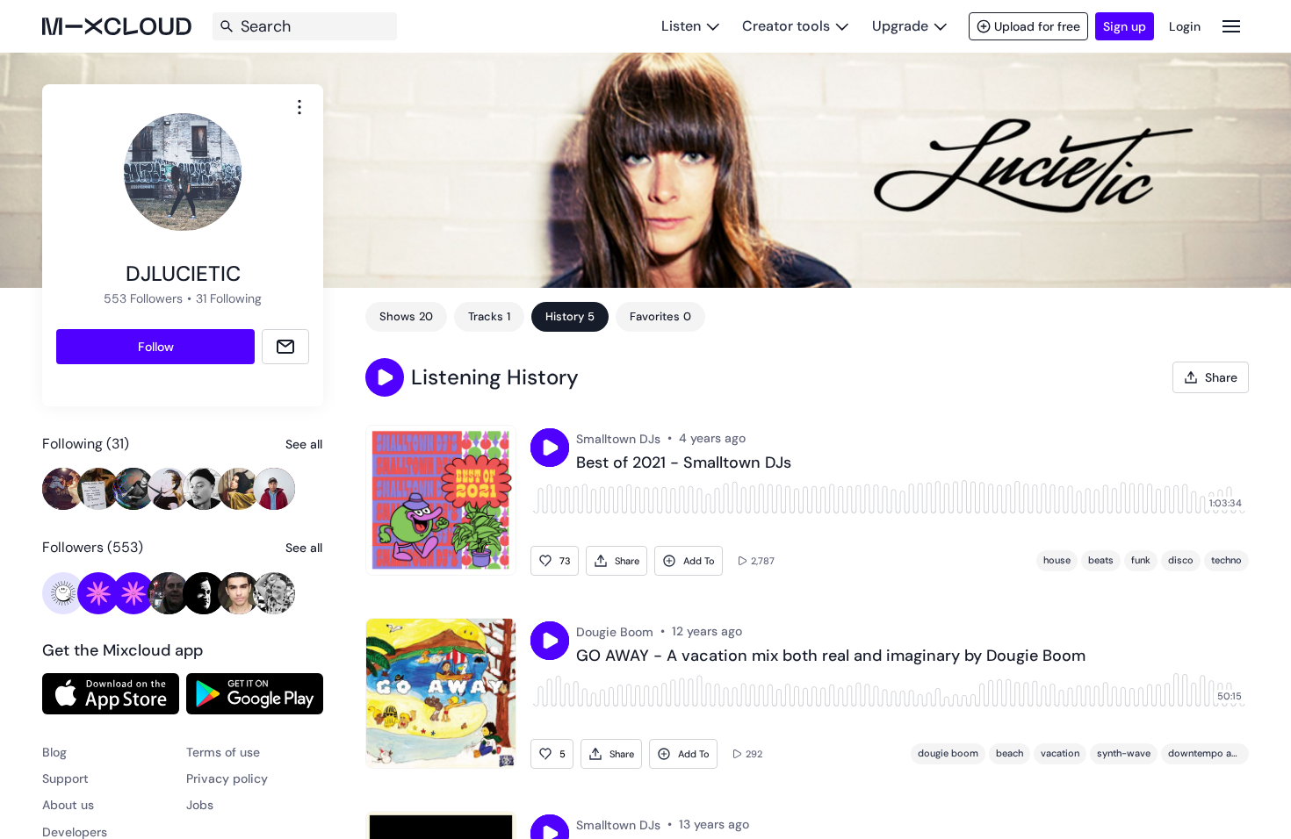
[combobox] (299, 107)
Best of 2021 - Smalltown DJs (683, 463)
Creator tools (786, 26)
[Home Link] (116, 26)
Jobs (199, 805)
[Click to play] (549, 447)
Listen (681, 26)
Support (65, 778)
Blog (54, 752)
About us (68, 805)
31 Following (229, 298)
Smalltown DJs (618, 439)
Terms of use (223, 752)
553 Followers (143, 298)
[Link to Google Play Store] (254, 693)
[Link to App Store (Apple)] (110, 693)
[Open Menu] (1231, 26)
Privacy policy (227, 778)
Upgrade (900, 26)
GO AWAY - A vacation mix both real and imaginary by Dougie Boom (830, 656)
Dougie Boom (614, 632)
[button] (384, 377)
